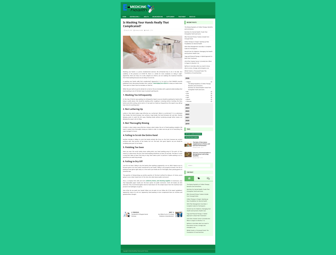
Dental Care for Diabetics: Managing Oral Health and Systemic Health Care (198, 52)
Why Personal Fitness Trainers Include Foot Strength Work (197, 195)
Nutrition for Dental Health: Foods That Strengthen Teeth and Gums (196, 33)
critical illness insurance (193, 134)
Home (124, 17)
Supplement (170, 17)
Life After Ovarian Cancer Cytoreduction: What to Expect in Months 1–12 (198, 62)
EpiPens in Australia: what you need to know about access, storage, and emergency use (197, 67)
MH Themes (145, 251)
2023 (187, 111)
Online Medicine (157, 17)
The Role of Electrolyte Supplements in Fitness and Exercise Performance (201, 144)
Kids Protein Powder (191, 137)
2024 (187, 108)
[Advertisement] (155, 203)
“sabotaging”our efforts (160, 83)
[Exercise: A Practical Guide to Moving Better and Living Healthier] (188, 156)
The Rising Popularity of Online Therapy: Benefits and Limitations (199, 85)
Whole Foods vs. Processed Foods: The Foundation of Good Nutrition (195, 72)
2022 (187, 114)
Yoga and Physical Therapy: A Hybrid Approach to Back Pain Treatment (197, 215)
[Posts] (189, 178)
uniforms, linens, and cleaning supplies (158, 181)
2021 (187, 117)
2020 (187, 120)
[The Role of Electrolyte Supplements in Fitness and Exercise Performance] (188, 146)
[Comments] (208, 178)
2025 (187, 105)
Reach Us (192, 17)
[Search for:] (199, 165)
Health (146, 17)
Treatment (182, 17)
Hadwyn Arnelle (139, 30)
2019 (187, 124)
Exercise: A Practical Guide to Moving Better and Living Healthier (202, 154)
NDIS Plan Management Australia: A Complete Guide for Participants (197, 205)
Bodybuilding (134, 17)
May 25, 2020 (128, 30)
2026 (187, 78)
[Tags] (199, 178)
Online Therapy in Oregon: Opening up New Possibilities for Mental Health (197, 43)
